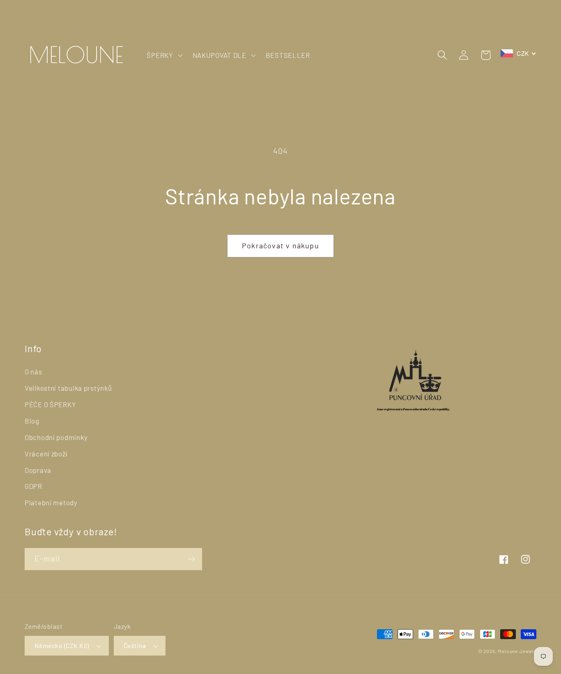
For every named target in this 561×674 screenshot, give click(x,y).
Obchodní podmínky (56, 437)
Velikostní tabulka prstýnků (68, 388)
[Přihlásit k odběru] (191, 559)
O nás (33, 371)
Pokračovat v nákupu (280, 245)
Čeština (135, 645)
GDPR (33, 486)
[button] (163, 55)
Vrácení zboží (46, 453)
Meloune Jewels (517, 651)
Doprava (38, 470)
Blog (32, 421)
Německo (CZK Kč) (61, 645)
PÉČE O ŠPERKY (50, 404)
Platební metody (51, 502)
